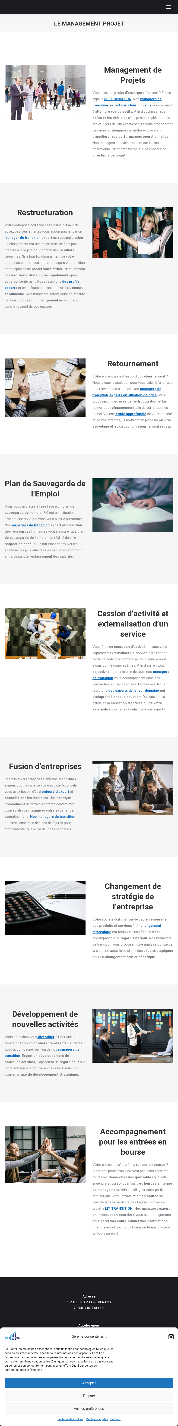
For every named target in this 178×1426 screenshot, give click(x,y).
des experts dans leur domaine (133, 690)
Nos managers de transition (52, 817)
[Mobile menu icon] (168, 7)
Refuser (89, 1396)
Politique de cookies (70, 1419)
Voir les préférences (89, 1408)
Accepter (89, 1383)
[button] (171, 1336)
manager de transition (23, 238)
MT (117, 99)
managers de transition (31, 525)
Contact (115, 1419)
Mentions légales (97, 1419)
